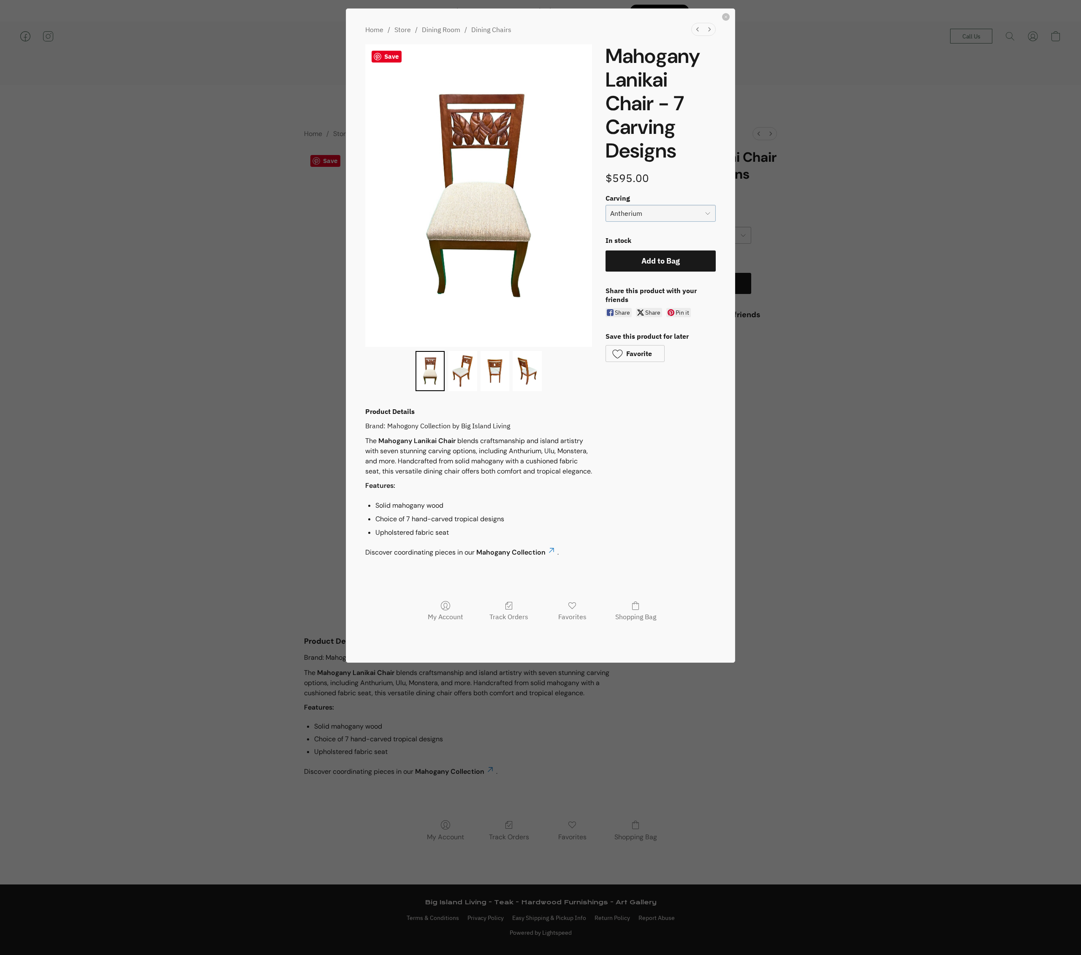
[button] (635, 353)
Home (374, 29)
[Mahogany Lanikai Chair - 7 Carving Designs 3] (527, 371)
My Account (445, 616)
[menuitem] (697, 29)
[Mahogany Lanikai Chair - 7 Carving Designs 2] (495, 371)
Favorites (572, 616)
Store (402, 29)
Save (391, 56)
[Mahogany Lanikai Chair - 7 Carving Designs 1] (462, 371)
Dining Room (441, 29)
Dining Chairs (491, 29)
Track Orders (508, 616)
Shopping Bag (635, 616)
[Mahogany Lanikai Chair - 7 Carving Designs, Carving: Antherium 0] (430, 371)
